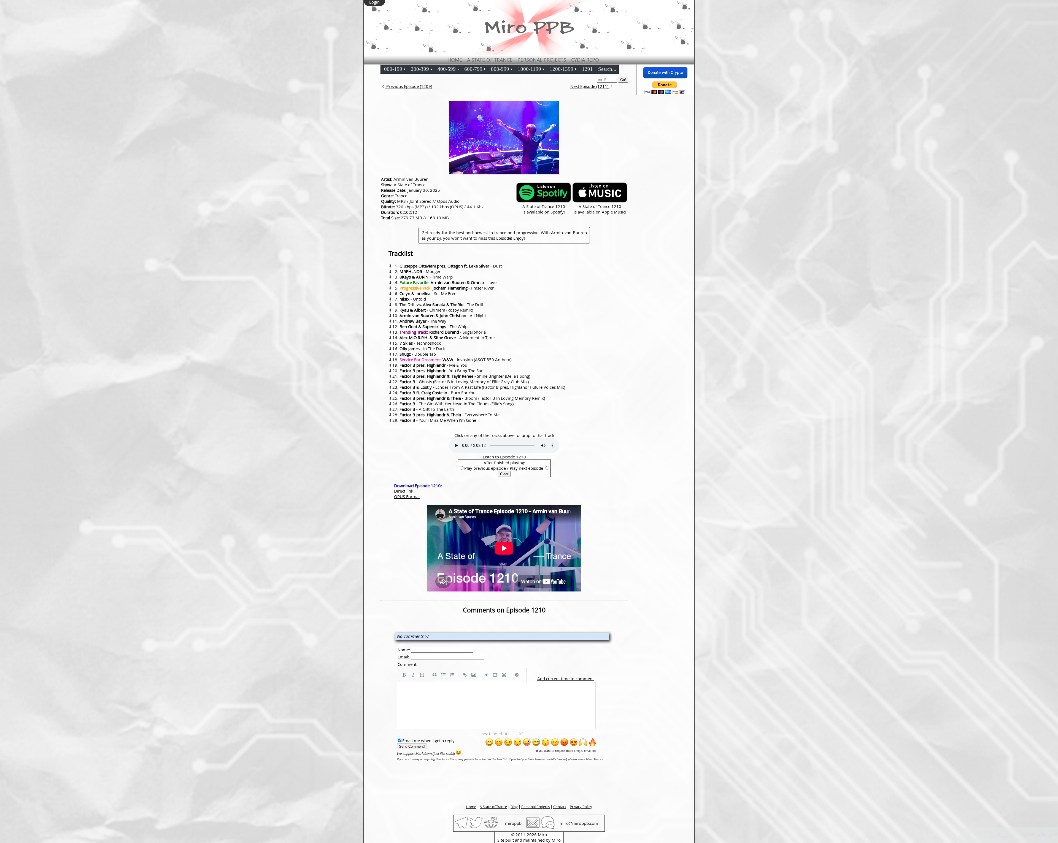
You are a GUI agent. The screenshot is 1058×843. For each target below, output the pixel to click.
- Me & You (433, 365)
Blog (514, 806)
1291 (587, 69)
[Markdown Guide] (516, 675)
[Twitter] (476, 828)
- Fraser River (447, 288)
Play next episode (526, 468)
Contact (559, 806)
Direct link (403, 491)
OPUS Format (407, 496)
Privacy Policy (581, 806)
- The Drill (441, 304)
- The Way (423, 321)
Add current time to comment (565, 678)
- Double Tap (418, 354)
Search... (607, 69)
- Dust (451, 266)
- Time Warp (426, 277)
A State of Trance (489, 59)
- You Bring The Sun (442, 370)
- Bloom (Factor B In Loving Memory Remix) (472, 398)
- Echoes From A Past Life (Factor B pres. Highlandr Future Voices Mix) (482, 387)
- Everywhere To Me (450, 414)
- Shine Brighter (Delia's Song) (465, 376)
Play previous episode (485, 468)
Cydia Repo (585, 59)
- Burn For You (438, 392)
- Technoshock (420, 343)
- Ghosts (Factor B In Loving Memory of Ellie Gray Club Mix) (464, 381)
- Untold (413, 299)
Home (454, 59)
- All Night (443, 315)
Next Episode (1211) (589, 86)
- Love (448, 282)
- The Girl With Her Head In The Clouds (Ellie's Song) (457, 403)
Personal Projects (541, 59)
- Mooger (420, 271)
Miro (556, 840)
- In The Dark (422, 348)
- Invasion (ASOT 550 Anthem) (455, 359)
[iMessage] (548, 828)
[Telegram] (461, 828)
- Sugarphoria (443, 332)
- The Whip (434, 326)
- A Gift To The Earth (427, 409)
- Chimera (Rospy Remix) (436, 310)
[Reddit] (491, 828)
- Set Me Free (428, 293)
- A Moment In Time (447, 337)
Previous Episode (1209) (408, 86)
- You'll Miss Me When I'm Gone (438, 420)
